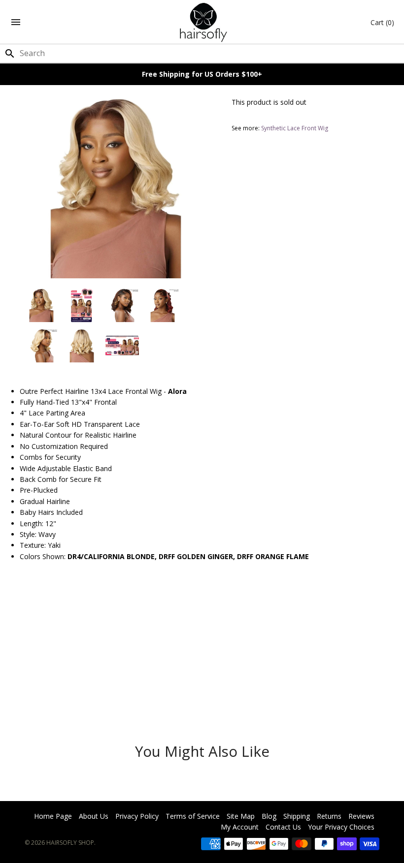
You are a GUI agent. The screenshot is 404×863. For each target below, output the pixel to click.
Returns (329, 816)
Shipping (296, 816)
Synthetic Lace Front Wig (294, 128)
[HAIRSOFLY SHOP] (202, 22)
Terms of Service (193, 816)
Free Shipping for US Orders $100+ (202, 74)
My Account (240, 827)
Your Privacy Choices (341, 827)
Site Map (241, 816)
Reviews (361, 816)
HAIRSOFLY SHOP (70, 842)
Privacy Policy (137, 816)
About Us (93, 816)
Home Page (53, 816)
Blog (269, 816)
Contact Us (283, 827)
